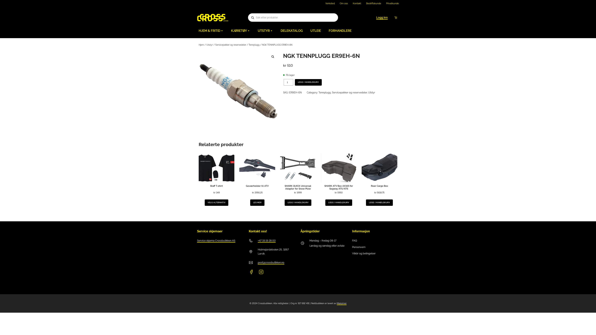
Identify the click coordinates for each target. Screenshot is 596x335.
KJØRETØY (239, 31)
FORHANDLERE (340, 31)
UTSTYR (264, 31)
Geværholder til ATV (257, 186)
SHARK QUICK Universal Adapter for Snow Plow (298, 187)
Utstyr (209, 45)
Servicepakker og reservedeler (230, 45)
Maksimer (342, 303)
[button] (273, 57)
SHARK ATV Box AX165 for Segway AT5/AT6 (338, 187)
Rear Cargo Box (379, 186)
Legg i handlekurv (308, 82)
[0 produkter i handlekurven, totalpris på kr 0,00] (396, 17)
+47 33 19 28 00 (267, 240)
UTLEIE (315, 31)
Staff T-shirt (216, 186)
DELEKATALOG (292, 31)
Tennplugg (254, 45)
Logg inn (382, 17)
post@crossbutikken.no (271, 262)
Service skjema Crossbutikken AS (216, 240)
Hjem (201, 45)
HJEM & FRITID (209, 31)
